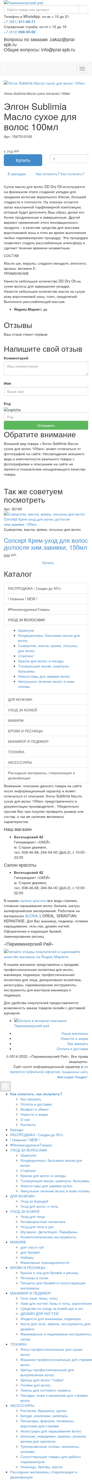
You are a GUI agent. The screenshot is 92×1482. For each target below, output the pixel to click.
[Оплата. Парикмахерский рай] (51, 1023)
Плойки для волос (35, 1384)
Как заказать (77, 1043)
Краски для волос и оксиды (41, 660)
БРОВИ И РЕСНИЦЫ (25, 730)
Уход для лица (32, 1216)
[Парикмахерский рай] (46, 2)
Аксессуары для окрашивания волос (51, 1430)
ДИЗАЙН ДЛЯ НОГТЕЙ (39, 1313)
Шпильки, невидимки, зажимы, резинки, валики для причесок (53, 1438)
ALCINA (31, 915)
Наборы (27, 1257)
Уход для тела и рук (37, 1226)
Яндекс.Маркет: (28, 309)
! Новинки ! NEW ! (22, 598)
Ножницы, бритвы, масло (41, 1466)
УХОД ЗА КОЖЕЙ (22, 709)
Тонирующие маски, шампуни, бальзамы (54, 1180)
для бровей (30, 1252)
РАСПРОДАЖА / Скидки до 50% (34, 588)
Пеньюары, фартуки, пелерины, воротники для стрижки (47, 1423)
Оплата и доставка (72, 1048)
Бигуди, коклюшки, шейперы (44, 1415)
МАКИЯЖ (16, 720)
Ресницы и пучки (34, 1277)
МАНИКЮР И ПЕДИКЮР (28, 741)
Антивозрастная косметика (42, 1221)
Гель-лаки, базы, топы (38, 1298)
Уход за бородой (34, 1201)
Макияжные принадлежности (44, 1262)
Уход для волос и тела (39, 1206)
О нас (25, 1119)
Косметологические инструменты (48, 1236)
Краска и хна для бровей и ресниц (49, 1272)
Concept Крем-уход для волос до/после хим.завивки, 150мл (46, 543)
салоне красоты (33, 900)
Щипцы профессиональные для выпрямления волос (47, 1372)
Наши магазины (75, 1033)
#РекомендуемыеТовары (29, 609)
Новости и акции (74, 1038)
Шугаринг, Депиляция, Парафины (48, 1231)
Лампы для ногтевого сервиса (45, 1390)
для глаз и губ (32, 1247)
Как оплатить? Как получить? (59, 173)
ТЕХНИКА (16, 751)
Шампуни (26, 630)
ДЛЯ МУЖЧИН (20, 699)
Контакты (28, 1124)
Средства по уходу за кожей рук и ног (51, 1308)
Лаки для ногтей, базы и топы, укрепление (56, 1303)
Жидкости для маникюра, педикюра (50, 1318)
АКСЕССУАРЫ (20, 762)
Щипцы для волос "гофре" (42, 1379)
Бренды (16, 1129)
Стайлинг (26, 655)
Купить (47, 562)
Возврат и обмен (34, 1109)
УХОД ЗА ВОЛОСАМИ (28, 1149)
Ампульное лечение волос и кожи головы (55, 1190)
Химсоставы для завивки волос (44, 676)
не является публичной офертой (49, 1069)
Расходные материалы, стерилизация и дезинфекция (41, 775)
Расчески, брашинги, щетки (43, 1410)
